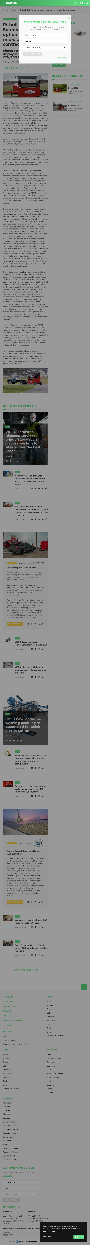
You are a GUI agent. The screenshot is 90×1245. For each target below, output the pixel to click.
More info (47, 1237)
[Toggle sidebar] (3, 3)
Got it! (78, 1237)
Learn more (62, 58)
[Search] (87, 3)
